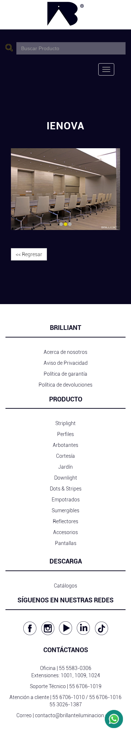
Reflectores (65, 521)
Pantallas (65, 543)
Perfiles (65, 434)
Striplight (65, 423)
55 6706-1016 (105, 697)
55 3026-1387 (65, 704)
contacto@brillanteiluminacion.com (75, 715)
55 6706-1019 (85, 686)
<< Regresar (29, 254)
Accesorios (65, 532)
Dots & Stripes (66, 489)
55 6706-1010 (68, 697)
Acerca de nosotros (65, 352)
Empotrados (66, 499)
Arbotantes (65, 445)
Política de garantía (65, 374)
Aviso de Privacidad (66, 363)
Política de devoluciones (65, 385)
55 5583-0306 (75, 668)
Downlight (65, 478)
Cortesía (65, 456)
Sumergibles (65, 510)
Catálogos (65, 586)
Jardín (65, 467)
